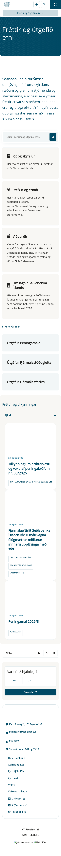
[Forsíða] (7, 4)
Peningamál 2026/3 (23, 621)
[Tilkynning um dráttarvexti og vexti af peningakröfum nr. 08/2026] (30, 439)
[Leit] (44, 4)
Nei (14, 680)
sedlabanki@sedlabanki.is (22, 731)
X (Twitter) (18, 805)
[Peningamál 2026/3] (30, 597)
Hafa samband (16, 758)
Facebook (17, 811)
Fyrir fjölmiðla (16, 771)
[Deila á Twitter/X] (47, 653)
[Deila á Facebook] (39, 653)
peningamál (15, 632)
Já (30, 680)
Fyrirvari (13, 778)
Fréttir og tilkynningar (19, 404)
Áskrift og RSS (16, 764)
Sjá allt (8, 415)
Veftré (11, 785)
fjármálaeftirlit (18, 573)
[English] (36, 4)
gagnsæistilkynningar (21, 565)
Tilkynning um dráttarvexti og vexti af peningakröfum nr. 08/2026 (29, 468)
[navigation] (55, 4)
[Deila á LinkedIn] (54, 653)
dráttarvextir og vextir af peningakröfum (31, 482)
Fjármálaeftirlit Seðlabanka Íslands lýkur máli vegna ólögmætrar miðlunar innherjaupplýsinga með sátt (29, 539)
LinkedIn (16, 798)
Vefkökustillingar (18, 791)
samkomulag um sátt (20, 557)
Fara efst (29, 692)
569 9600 (14, 740)
